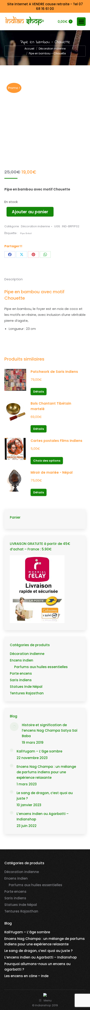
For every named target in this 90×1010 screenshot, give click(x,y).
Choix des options (46, 461)
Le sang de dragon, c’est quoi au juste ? (45, 796)
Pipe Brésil (25, 233)
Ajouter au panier (30, 212)
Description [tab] (13, 279)
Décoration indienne (35, 226)
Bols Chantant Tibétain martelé (51, 406)
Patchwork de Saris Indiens (54, 371)
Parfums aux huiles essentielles (41, 667)
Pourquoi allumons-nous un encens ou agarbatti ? (37, 967)
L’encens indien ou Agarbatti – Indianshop (43, 816)
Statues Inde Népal (26, 686)
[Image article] (14, 726)
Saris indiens (21, 680)
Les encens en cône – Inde (26, 976)
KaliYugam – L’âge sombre (39, 751)
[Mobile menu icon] (81, 21)
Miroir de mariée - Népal (52, 472)
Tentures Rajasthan (27, 693)
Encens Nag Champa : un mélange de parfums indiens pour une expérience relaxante (46, 772)
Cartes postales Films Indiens (56, 440)
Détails (38, 391)
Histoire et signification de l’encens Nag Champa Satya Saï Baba (49, 730)
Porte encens (21, 673)
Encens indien (21, 660)
